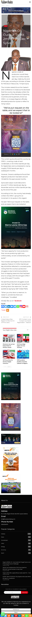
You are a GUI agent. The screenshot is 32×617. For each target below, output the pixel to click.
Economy (3, 549)
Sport (2, 553)
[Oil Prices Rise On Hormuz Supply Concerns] (9, 354)
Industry (3, 533)
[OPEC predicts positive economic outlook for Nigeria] (23, 354)
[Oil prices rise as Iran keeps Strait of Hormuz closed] (9, 338)
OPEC (5, 26)
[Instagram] (20, 306)
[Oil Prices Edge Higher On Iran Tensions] (23, 338)
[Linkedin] (8, 306)
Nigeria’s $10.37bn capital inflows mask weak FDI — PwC (17, 572)
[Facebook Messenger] (11, 306)
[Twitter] (5, 306)
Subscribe (24, 592)
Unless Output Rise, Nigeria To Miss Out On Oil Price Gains (8, 320)
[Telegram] (14, 306)
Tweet (3, 310)
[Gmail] (27, 306)
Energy (3, 546)
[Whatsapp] (17, 306)
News (2, 537)
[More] (7, 310)
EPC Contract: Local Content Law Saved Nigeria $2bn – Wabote (24, 320)
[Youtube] (24, 306)
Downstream (4, 540)
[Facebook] (2, 306)
